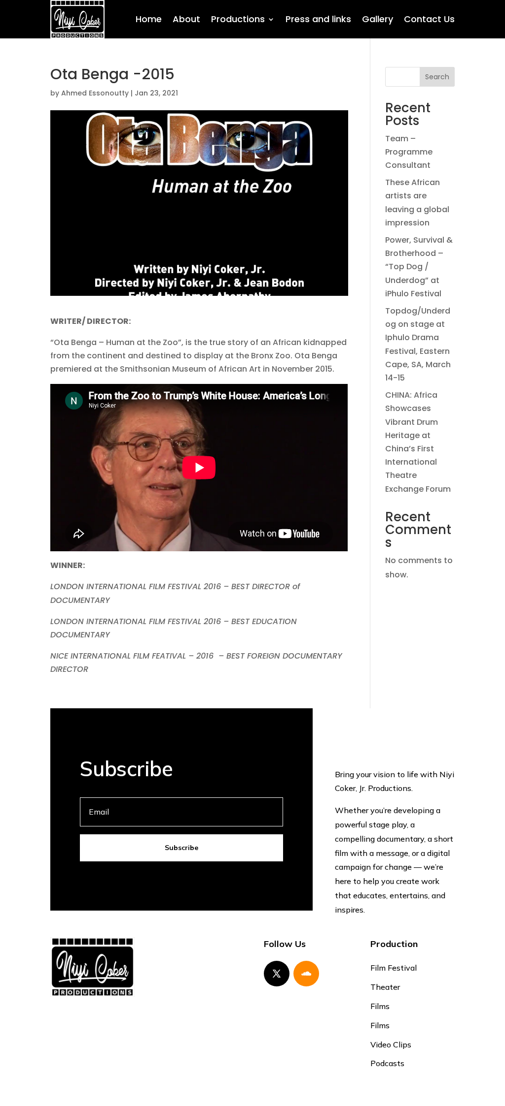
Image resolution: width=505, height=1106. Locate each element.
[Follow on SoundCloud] (306, 973)
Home (149, 19)
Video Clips (390, 1044)
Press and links (318, 19)
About (186, 19)
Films (380, 1006)
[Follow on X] (276, 973)
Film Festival (393, 968)
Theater (385, 987)
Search (437, 77)
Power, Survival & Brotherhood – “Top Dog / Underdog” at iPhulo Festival (419, 266)
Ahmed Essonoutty (95, 93)
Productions (238, 19)
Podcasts (387, 1063)
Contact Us (429, 19)
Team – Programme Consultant (409, 152)
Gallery (377, 19)
